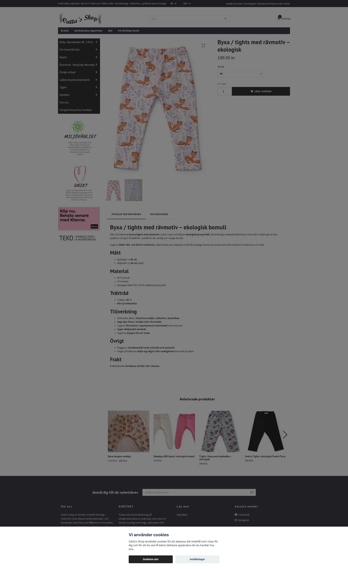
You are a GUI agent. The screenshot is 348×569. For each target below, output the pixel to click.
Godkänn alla (150, 559)
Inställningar (197, 559)
